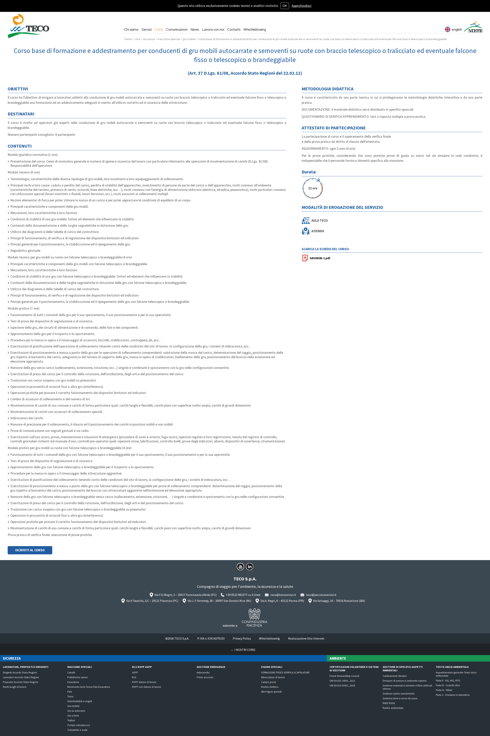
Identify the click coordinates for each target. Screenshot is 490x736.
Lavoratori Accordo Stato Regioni (21, 677)
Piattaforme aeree (77, 677)
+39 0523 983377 (236, 595)
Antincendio (203, 672)
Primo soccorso (205, 677)
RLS (134, 677)
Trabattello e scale (77, 730)
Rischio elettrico (269, 687)
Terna (70, 696)
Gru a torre (73, 715)
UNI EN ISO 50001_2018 (342, 685)
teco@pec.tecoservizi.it (321, 595)
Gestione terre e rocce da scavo (400, 698)
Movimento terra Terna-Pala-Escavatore (88, 687)
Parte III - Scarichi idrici (448, 685)
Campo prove (268, 682)
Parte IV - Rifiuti (444, 690)
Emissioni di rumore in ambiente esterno (405, 680)
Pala (69, 691)
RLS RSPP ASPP (142, 667)
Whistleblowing (269, 638)
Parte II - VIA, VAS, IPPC (448, 680)
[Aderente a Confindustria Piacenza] (245, 617)
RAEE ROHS (389, 703)
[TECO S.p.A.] (28, 26)
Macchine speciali (79, 667)
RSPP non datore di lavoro (146, 687)
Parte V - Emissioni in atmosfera (453, 695)
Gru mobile (73, 706)
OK (285, 6)
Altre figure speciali (271, 691)
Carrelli (71, 672)
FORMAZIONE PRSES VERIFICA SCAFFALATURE (285, 672)
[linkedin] (249, 566)
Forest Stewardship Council (344, 676)
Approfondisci (301, 6)
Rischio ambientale (393, 708)
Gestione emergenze (211, 667)
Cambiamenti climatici (395, 676)
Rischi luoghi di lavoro (14, 687)
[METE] (473, 27)
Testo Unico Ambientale (452, 667)
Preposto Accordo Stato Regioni (20, 682)
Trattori (71, 720)
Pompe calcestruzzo (78, 725)
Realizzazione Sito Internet (306, 638)
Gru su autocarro (76, 710)
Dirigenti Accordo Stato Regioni (20, 672)
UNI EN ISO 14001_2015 (342, 680)
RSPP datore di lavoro (144, 682)
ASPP (135, 672)
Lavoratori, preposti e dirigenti (25, 667)
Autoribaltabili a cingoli (79, 701)
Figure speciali (271, 667)
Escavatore (73, 682)
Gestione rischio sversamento (399, 693)
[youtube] (240, 566)
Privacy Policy (242, 638)
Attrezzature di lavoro (273, 677)
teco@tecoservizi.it (283, 595)
